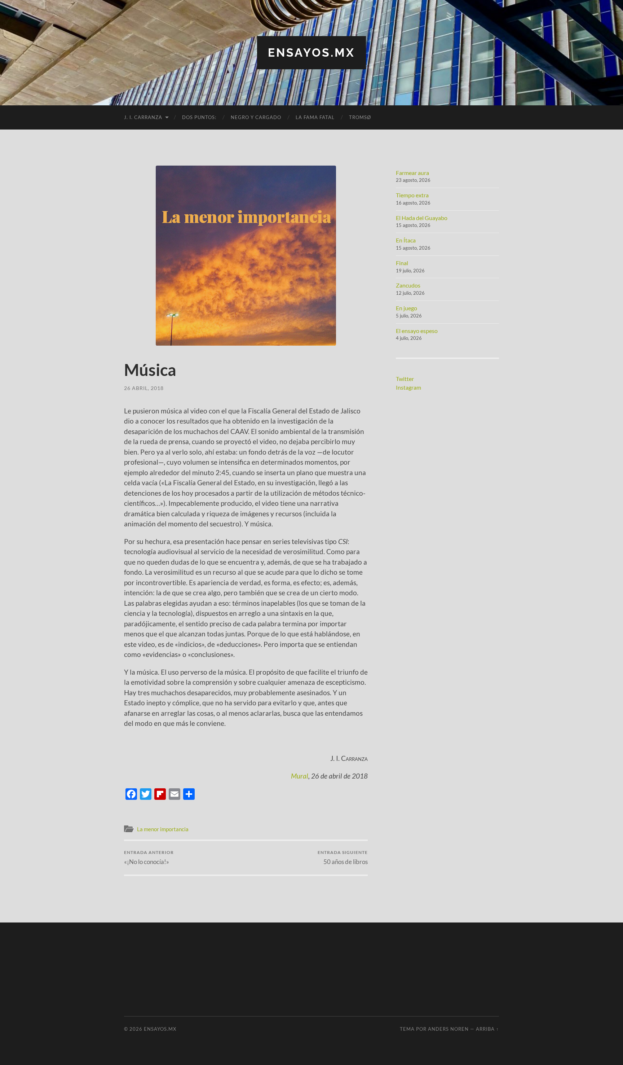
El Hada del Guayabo (421, 217)
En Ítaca (406, 240)
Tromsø (360, 117)
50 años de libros (343, 857)
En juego (406, 307)
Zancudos (408, 285)
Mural (299, 776)
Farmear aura (412, 172)
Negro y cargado (256, 117)
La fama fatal (315, 117)
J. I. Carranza (143, 117)
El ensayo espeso (417, 330)
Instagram (408, 387)
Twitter (405, 378)
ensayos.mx (311, 52)
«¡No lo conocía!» (149, 857)
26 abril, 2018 (144, 388)
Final (402, 262)
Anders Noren (448, 1029)
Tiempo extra (412, 195)
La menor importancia (163, 829)
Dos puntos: (199, 117)
